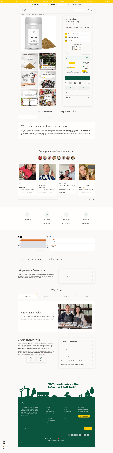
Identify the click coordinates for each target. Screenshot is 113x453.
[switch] (4, 448)
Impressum (81, 407)
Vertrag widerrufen (84, 416)
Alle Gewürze (28, 14)
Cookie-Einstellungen (51, 420)
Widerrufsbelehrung (83, 411)
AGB (79, 405)
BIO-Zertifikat (49, 418)
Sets (32, 10)
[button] (77, 102)
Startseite (22, 14)
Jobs (47, 422)
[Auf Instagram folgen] (25, 428)
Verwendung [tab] (86, 117)
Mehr (69, 10)
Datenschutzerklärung (83, 409)
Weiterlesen (24, 321)
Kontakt (48, 407)
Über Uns (48, 405)
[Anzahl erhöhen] (88, 53)
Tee (58, 10)
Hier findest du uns (50, 411)
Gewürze (36, 10)
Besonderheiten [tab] (27, 117)
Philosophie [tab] (27, 296)
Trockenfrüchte (51, 10)
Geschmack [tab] (66, 117)
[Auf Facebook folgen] (22, 428)
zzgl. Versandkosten (73, 54)
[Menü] (6, 441)
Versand (48, 409)
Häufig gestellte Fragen (51, 414)
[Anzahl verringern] (83, 53)
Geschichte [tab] (46, 296)
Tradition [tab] (86, 296)
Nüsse (42, 10)
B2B (47, 416)
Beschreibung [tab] (47, 117)
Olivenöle (64, 10)
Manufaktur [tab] (66, 296)
